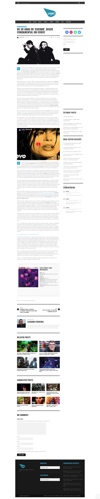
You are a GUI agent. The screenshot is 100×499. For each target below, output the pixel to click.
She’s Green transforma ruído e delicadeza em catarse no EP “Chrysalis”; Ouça (26, 354)
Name (18, 436)
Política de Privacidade (23, 469)
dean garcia (25, 300)
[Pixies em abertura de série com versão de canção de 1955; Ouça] (21, 387)
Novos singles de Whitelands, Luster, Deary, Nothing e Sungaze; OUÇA (25, 370)
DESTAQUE (21, 26)
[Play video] (34, 400)
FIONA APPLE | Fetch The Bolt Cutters (22, 406)
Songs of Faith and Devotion (47, 192)
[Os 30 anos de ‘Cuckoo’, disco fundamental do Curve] (38, 52)
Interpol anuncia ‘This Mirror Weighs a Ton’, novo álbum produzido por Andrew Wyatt (72, 485)
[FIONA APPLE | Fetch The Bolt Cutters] (21, 400)
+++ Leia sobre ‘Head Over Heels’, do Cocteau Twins (27, 234)
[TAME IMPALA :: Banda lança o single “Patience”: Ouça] (51, 400)
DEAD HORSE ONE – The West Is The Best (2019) (38, 393)
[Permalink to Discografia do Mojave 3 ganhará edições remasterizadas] (64, 192)
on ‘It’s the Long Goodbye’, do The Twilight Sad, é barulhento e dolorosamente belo (73, 209)
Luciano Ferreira (21, 37)
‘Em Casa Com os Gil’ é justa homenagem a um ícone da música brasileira (52, 393)
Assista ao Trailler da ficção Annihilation (37, 406)
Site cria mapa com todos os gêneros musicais (72, 151)
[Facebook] (77, 3)
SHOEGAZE (28, 300)
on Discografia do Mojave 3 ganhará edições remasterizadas (72, 193)
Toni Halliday (33, 300)
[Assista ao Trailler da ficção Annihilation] (38, 400)
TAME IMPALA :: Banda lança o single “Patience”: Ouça (52, 406)
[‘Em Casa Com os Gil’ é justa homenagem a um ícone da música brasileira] (51, 387)
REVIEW (25, 26)
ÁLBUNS (18, 26)
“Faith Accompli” (24, 112)
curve (22, 300)
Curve (29, 69)
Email (18, 441)
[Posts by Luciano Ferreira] (17, 37)
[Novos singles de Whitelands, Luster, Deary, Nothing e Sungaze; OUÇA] (25, 362)
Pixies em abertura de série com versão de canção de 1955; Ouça (23, 393)
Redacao (65, 466)
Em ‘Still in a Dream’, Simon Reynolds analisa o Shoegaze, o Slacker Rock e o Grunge (48, 354)
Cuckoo (19, 300)
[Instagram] (79, 3)
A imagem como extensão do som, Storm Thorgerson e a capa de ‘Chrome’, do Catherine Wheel (48, 370)
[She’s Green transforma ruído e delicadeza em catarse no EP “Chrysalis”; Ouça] (25, 346)
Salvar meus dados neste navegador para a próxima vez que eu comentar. (32, 451)
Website (18, 446)
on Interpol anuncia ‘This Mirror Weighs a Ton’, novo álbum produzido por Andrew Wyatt (74, 200)
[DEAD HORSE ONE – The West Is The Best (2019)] (36, 387)
